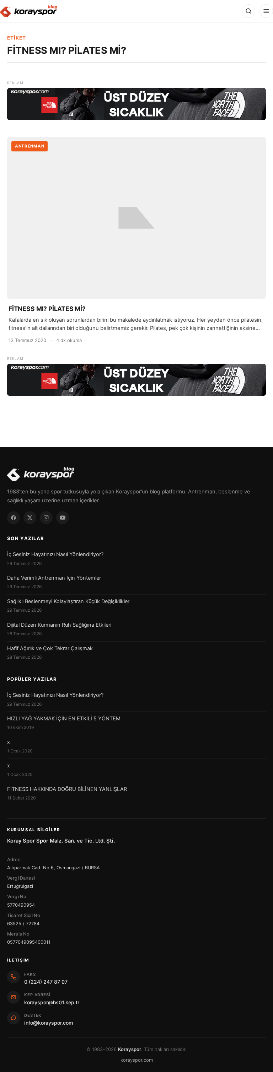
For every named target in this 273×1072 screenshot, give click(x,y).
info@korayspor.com (48, 1023)
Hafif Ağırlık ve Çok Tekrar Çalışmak (50, 648)
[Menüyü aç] (266, 11)
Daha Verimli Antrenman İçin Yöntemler (54, 578)
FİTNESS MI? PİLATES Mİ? (47, 308)
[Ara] (248, 11)
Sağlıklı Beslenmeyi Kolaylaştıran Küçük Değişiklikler (68, 601)
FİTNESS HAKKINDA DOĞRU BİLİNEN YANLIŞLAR (67, 789)
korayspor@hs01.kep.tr (51, 1002)
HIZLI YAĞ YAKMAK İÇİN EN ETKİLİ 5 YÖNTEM (64, 718)
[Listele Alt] (136, 380)
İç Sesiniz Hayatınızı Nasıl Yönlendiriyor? (55, 554)
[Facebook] (13, 517)
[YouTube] (62, 517)
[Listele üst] (136, 104)
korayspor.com (137, 1060)
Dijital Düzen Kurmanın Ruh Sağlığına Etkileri (59, 625)
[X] (29, 517)
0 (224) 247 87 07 (46, 982)
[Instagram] (46, 517)
